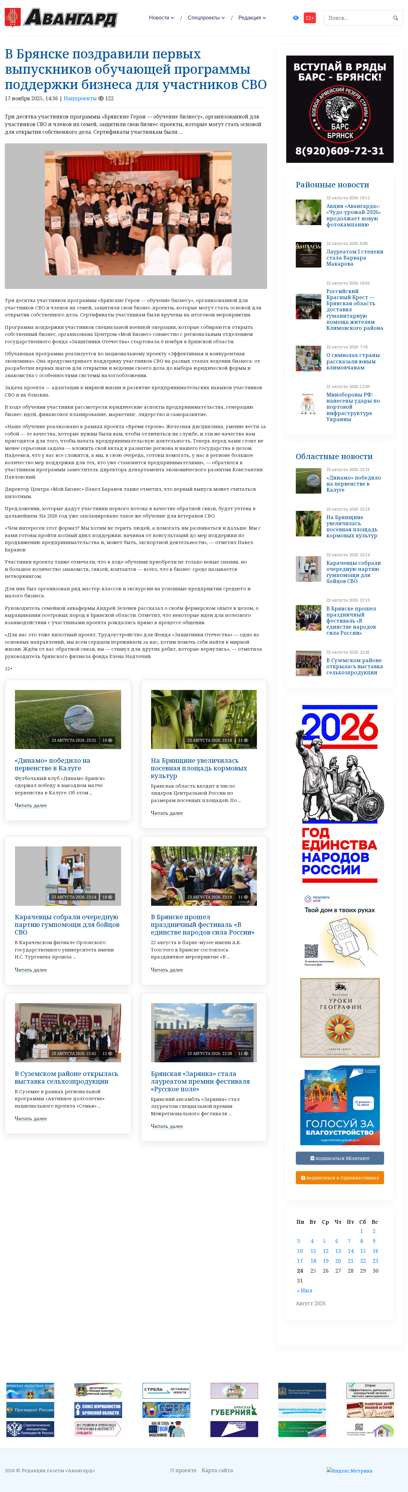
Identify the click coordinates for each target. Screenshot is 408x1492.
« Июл (304, 1290)
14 (350, 1250)
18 (313, 1260)
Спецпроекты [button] (204, 17)
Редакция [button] (249, 17)
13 (338, 1250)
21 (350, 1260)
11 (313, 1250)
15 (363, 1250)
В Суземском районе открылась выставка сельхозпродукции (66, 1077)
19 (326, 1260)
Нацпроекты (80, 98)
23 (375, 1260)
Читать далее (31, 805)
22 (363, 1260)
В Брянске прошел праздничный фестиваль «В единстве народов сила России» (203, 924)
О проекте (183, 1470)
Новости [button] (159, 17)
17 (300, 1260)
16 (375, 1250)
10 (300, 1250)
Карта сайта (217, 1470)
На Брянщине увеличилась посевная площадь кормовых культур (199, 768)
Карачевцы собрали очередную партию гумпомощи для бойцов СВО (67, 924)
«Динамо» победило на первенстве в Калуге (53, 764)
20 (338, 1260)
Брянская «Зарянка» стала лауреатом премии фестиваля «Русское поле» (200, 1081)
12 (326, 1250)
